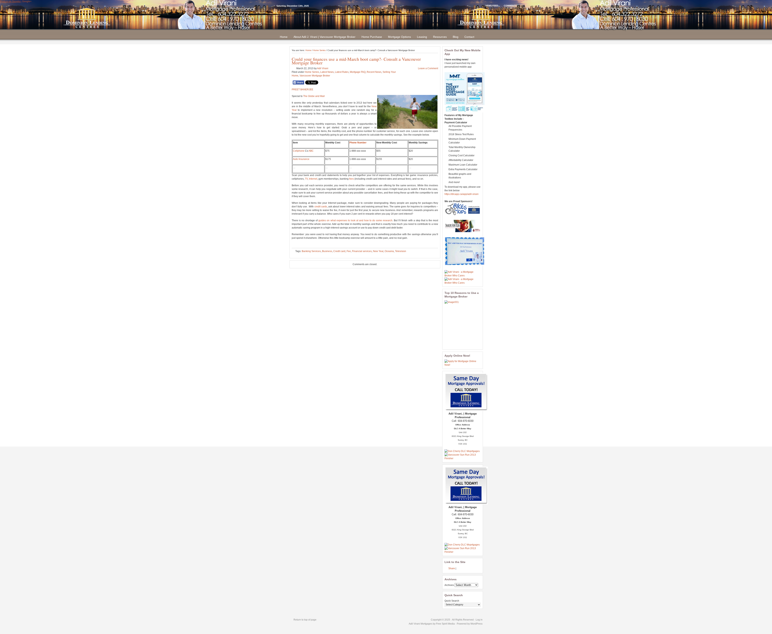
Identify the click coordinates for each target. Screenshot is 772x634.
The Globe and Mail (314, 96)
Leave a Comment (428, 68)
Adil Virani (322, 68)
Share (451, 568)
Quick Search (452, 600)
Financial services (362, 251)
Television (400, 251)
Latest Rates (342, 72)
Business (327, 251)
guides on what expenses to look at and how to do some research (355, 220)
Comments (510, 5)
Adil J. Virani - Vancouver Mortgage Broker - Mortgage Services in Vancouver (386, 18)
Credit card (339, 251)
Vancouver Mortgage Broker (315, 75)
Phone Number (357, 142)
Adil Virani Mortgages (421, 623)
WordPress (476, 623)
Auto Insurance (301, 159)
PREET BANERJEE (302, 89)
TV (306, 178)
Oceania (389, 251)
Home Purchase (371, 36)
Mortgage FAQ (357, 72)
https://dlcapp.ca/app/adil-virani (461, 194)
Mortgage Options (399, 36)
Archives (449, 585)
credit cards (320, 206)
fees (351, 178)
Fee (349, 251)
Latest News (327, 72)
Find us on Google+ (11, 1)
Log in (479, 619)
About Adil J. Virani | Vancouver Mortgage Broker (324, 36)
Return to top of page (305, 619)
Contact (469, 36)
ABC (311, 150)
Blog (455, 36)
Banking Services (311, 251)
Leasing (422, 36)
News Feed (491, 5)
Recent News (374, 72)
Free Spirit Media (445, 623)
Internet (313, 178)
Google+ (27, 1)
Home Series (319, 50)
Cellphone (298, 150)
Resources (440, 36)
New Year (378, 251)
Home (283, 36)
